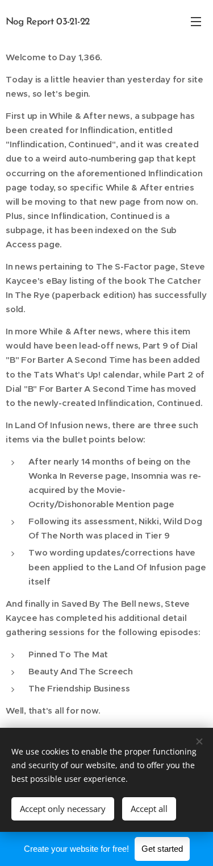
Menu (196, 21)
